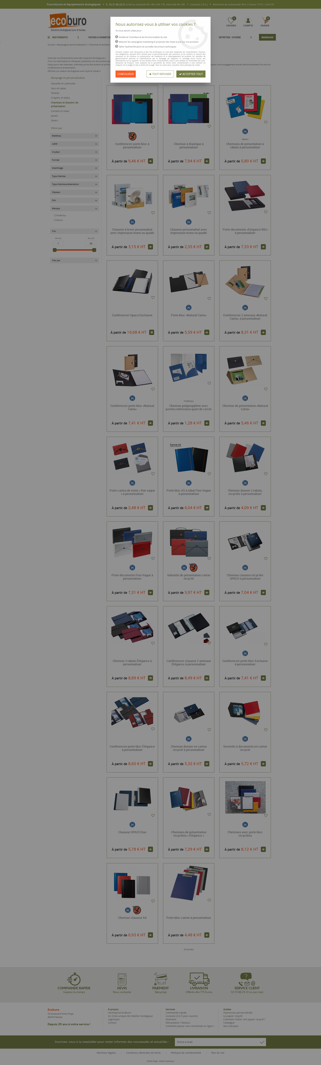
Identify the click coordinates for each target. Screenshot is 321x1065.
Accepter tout (192, 74)
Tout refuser (161, 74)
